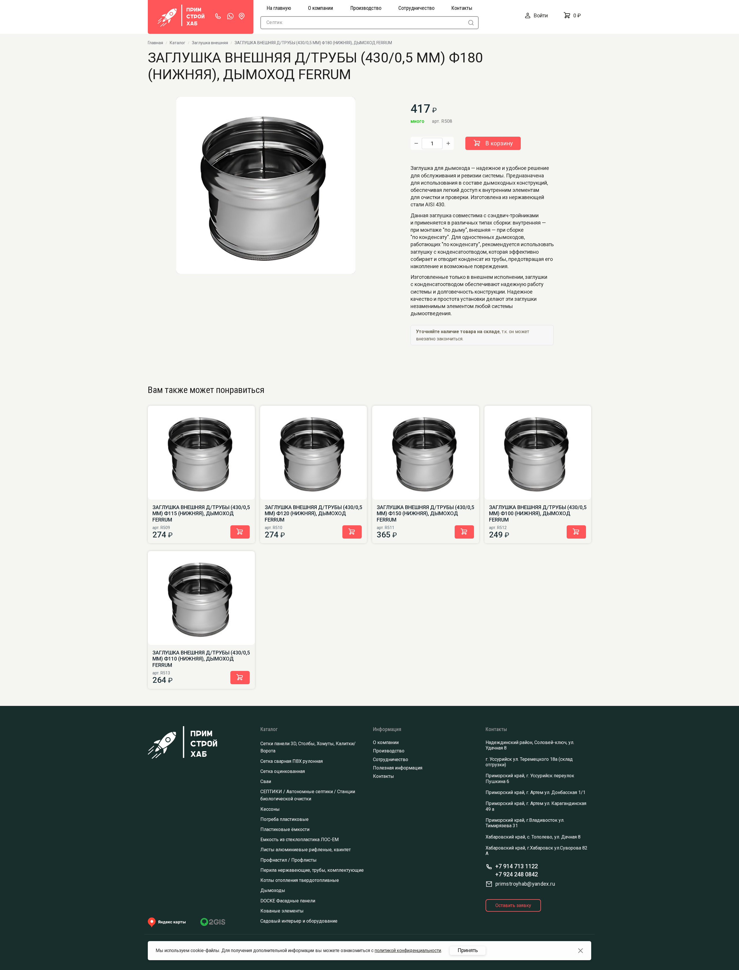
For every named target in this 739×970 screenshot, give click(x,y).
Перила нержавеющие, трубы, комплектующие (312, 870)
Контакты (383, 776)
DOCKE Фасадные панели (287, 901)
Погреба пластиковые (284, 819)
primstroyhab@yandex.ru (525, 884)
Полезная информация (397, 768)
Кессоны (270, 809)
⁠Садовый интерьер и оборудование (298, 921)
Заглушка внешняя (210, 42)
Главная (155, 42)
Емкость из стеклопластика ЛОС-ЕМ (299, 839)
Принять (468, 950)
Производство (388, 751)
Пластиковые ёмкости (284, 829)
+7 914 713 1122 (516, 866)
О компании (386, 742)
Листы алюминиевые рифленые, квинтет (305, 849)
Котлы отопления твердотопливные (299, 880)
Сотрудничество (390, 759)
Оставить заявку (513, 905)
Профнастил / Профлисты (288, 860)
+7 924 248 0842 (516, 874)
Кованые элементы (282, 911)
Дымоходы (272, 890)
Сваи (265, 781)
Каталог (177, 42)
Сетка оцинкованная (282, 771)
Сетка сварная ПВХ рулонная (291, 761)
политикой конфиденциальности (408, 950)
